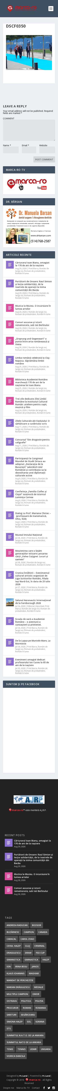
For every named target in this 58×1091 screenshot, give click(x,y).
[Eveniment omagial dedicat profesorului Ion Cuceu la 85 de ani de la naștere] (10, 662)
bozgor (36, 925)
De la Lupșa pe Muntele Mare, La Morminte (32, 642)
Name (7, 145)
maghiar (34, 973)
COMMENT (8, 118)
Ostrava (12, 1000)
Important (39, 606)
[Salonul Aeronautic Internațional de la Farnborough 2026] (10, 602)
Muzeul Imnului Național (28, 534)
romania (41, 1007)
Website (43, 145)
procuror (12, 1007)
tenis (10, 1049)
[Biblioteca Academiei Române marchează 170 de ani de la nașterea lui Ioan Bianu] (10, 382)
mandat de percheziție (20, 980)
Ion (9, 966)
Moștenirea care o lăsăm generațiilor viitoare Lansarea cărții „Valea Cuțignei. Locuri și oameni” (31, 555)
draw (28, 952)
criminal (39, 945)
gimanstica (13, 959)
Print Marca (34, 268)
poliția (39, 1000)
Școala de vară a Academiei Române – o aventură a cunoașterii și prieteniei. (30, 622)
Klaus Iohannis (15, 973)
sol (29, 1021)
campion (29, 932)
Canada (42, 932)
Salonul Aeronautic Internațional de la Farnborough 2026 (33, 602)
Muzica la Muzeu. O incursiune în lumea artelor (33, 307)
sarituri (11, 1014)
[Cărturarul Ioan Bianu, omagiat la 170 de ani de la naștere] (10, 265)
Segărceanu (28, 1014)
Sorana (39, 1021)
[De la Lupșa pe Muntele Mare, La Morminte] (10, 643)
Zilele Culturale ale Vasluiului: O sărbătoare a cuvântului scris (32, 422)
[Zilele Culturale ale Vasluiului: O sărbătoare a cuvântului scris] (10, 423)
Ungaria (46, 1049)
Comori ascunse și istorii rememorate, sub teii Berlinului (32, 324)
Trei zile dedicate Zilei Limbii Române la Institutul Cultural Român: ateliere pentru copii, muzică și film (31, 403)
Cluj (27, 945)
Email (25, 145)
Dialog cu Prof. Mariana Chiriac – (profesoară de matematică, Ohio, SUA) (33, 516)
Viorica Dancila (16, 1056)
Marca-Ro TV (23, 1087)
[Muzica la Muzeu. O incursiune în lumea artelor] (10, 308)
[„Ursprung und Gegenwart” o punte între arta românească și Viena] (10, 341)
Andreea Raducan (17, 925)
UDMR (33, 1049)
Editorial (30, 606)
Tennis (21, 1049)
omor (35, 994)
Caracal (11, 938)
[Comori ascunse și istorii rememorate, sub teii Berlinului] (10, 324)
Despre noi (8, 1087)
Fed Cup (40, 952)
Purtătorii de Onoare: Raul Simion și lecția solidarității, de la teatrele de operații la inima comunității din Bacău (33, 285)
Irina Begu (21, 966)
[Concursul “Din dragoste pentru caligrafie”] (10, 442)
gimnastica (31, 959)
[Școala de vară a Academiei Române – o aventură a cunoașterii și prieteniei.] (10, 621)
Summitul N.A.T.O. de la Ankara (25, 1035)
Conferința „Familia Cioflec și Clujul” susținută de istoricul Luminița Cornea (31, 494)
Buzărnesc (13, 932)
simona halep (14, 1021)
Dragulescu (14, 952)
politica (26, 1000)
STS (9, 1028)
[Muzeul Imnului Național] (10, 537)
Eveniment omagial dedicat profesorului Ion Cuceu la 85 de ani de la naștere (32, 662)
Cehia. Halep (14, 945)
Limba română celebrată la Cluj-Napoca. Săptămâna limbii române (32, 360)
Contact (36, 1087)
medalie (38, 987)
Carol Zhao (27, 938)
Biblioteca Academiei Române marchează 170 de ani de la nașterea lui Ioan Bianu (31, 382)
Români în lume (22, 273)
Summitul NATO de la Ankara (24, 1042)
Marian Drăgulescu (18, 987)
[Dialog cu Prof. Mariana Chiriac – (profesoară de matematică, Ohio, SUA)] (10, 515)
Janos (35, 966)
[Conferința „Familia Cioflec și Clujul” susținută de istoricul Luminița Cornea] (10, 493)
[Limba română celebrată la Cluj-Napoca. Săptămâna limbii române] (10, 360)
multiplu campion (17, 994)
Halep (46, 959)
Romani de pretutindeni (34, 271)
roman (27, 1007)
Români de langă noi (38, 312)
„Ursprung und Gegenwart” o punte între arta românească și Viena (32, 341)
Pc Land (23, 1075)
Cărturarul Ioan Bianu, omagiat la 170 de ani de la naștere (32, 264)
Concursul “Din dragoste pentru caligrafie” (32, 441)
